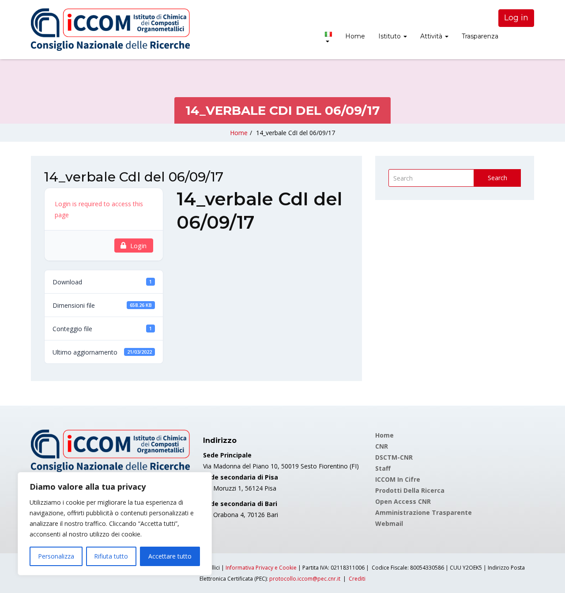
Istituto (390, 36)
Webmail (389, 523)
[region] (115, 523)
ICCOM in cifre (397, 479)
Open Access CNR (403, 501)
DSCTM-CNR (394, 457)
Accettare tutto (170, 556)
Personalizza (56, 556)
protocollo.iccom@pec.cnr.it (304, 578)
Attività (432, 36)
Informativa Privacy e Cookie (261, 567)
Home (355, 36)
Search (497, 178)
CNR (381, 446)
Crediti (357, 578)
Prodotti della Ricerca (409, 490)
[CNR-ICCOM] (110, 29)
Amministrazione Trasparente (423, 512)
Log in (516, 18)
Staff (383, 468)
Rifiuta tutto (111, 556)
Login (138, 245)
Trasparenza (480, 36)
